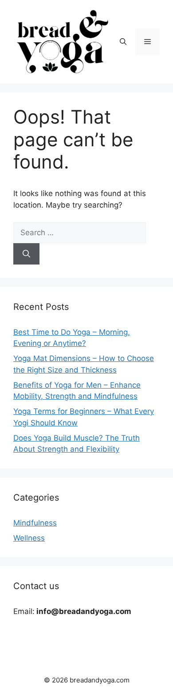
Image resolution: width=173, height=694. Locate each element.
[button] (123, 41)
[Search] (26, 254)
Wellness (29, 538)
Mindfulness (35, 522)
